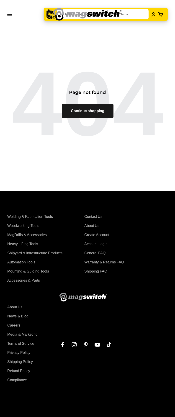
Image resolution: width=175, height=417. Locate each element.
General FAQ (95, 253)
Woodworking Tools (23, 226)
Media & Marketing (22, 334)
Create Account (96, 235)
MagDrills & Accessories (27, 235)
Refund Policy (18, 371)
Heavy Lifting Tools (22, 244)
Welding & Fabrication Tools (30, 217)
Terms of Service (20, 343)
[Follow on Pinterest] (86, 345)
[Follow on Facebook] (62, 345)
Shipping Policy (20, 362)
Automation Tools (21, 262)
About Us (91, 226)
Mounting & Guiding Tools (28, 271)
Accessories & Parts (23, 280)
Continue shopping (87, 111)
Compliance (17, 380)
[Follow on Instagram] (74, 345)
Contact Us (93, 217)
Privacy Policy (18, 353)
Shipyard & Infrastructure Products (34, 253)
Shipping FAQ (95, 271)
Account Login (96, 244)
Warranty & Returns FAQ (104, 262)
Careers (13, 325)
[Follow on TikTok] (109, 345)
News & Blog (17, 316)
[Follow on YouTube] (97, 345)
